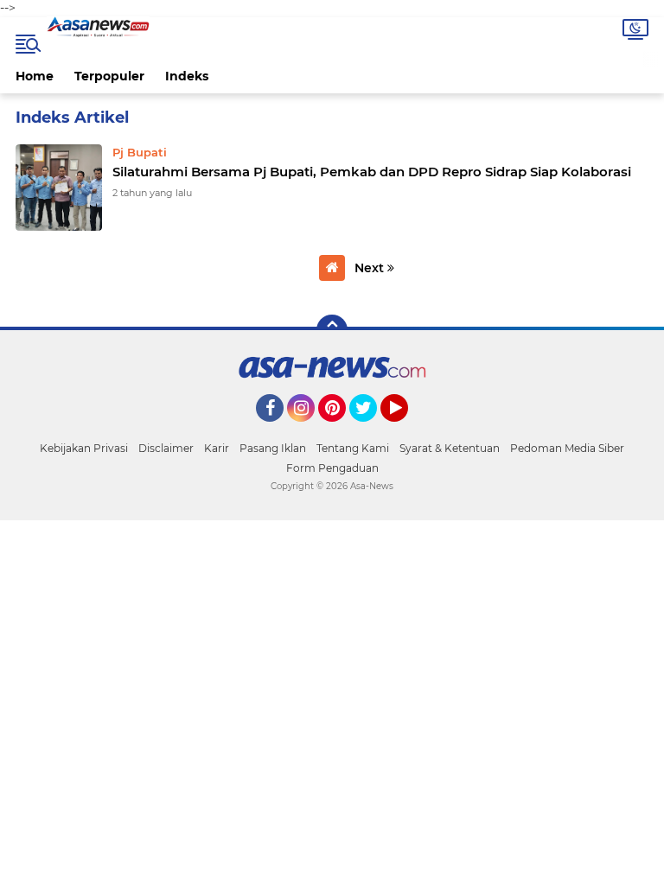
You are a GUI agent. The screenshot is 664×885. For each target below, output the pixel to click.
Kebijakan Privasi (84, 448)
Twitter (371, 429)
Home (35, 76)
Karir (216, 448)
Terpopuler (109, 76)
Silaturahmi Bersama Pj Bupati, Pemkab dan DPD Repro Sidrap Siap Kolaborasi (371, 171)
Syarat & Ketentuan (449, 448)
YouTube (405, 429)
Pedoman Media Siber (567, 448)
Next (370, 268)
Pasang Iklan (272, 448)
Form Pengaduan (332, 468)
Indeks (186, 76)
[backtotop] (332, 330)
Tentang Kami (352, 448)
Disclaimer (166, 448)
